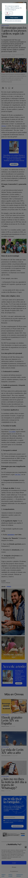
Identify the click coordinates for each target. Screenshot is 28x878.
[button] (25, 847)
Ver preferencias (14, 871)
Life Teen (17, 474)
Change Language (14, 17)
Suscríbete (14, 164)
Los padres (12, 431)
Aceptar (14, 863)
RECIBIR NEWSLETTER (17, 826)
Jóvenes (8, 586)
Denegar (14, 867)
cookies (11, 822)
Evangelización (5, 25)
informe (3, 126)
